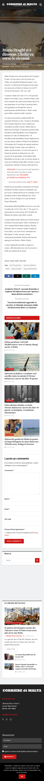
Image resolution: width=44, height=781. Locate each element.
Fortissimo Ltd (8, 699)
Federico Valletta (10, 64)
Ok (22, 776)
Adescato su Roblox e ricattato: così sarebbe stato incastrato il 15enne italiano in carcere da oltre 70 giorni (21, 376)
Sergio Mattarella (30, 269)
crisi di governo (15, 265)
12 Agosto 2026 (10, 350)
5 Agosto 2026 (10, 416)
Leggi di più (12, 649)
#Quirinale (11, 169)
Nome (7, 499)
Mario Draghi (16, 269)
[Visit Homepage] (22, 5)
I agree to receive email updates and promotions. (21, 751)
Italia (7, 269)
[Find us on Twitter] (7, 719)
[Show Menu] (3, 4)
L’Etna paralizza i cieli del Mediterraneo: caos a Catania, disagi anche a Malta (21, 344)
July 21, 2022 (32, 182)
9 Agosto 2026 (10, 381)
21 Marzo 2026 (20, 672)
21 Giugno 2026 (28, 636)
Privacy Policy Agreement (15, 529)
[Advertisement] (22, 582)
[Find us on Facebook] (2, 719)
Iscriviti (10, 757)
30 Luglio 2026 (10, 447)
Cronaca (9, 369)
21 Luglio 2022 (24, 64)
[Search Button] (40, 4)
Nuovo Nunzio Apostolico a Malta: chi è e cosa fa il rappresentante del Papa (26, 666)
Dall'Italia (5, 67)
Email (7, 509)
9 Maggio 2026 (20, 660)
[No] (41, 772)
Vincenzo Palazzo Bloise (14, 636)
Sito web (8, 519)
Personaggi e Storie (14, 623)
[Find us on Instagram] (11, 719)
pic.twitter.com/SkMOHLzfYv (18, 177)
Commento (10, 470)
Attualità (10, 338)
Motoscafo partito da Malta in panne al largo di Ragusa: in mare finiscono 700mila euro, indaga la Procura (21, 441)
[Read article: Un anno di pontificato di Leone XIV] (9, 657)
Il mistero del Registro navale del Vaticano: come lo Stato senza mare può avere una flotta (21, 630)
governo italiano (30, 265)
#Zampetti (24, 175)
